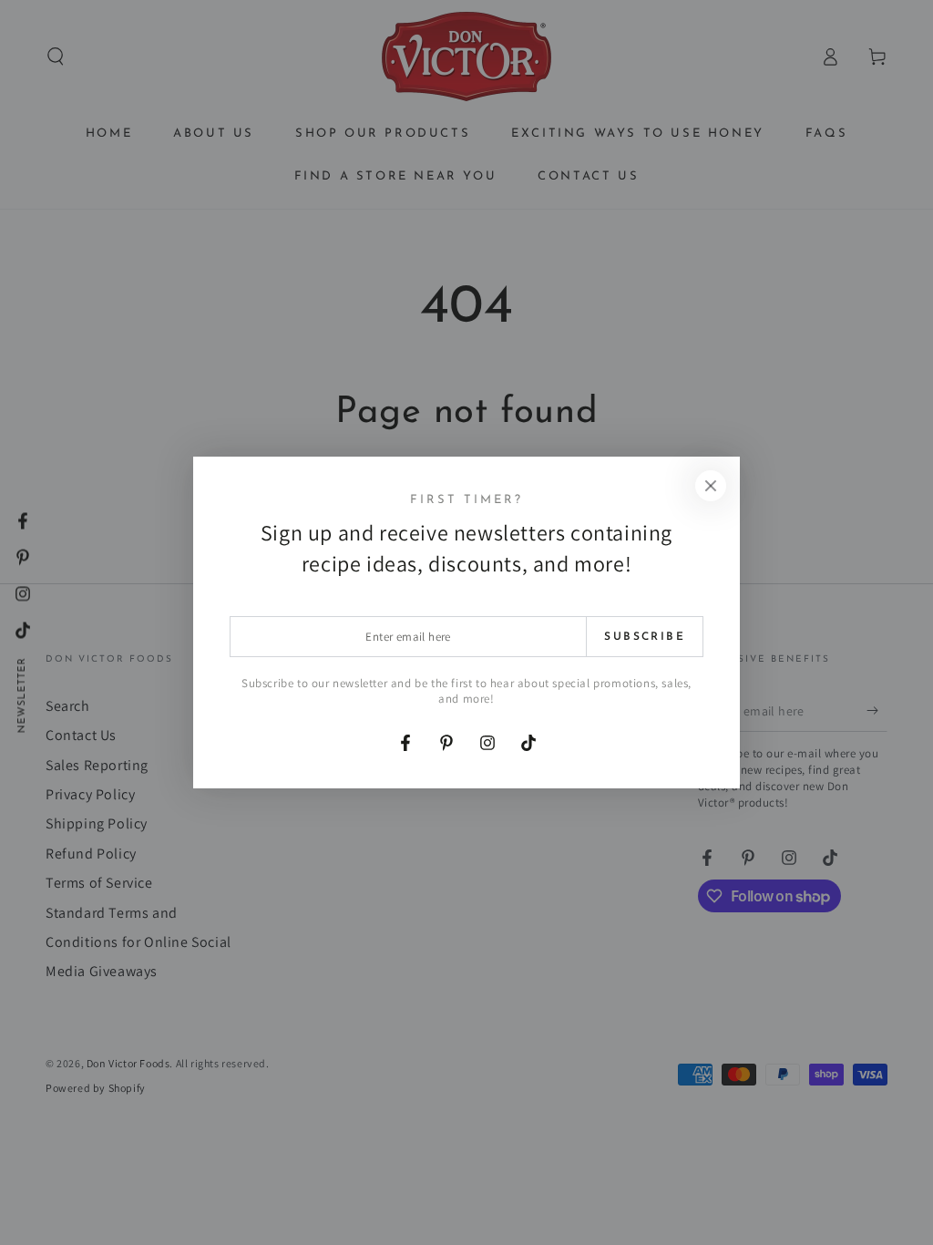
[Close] (711, 486)
